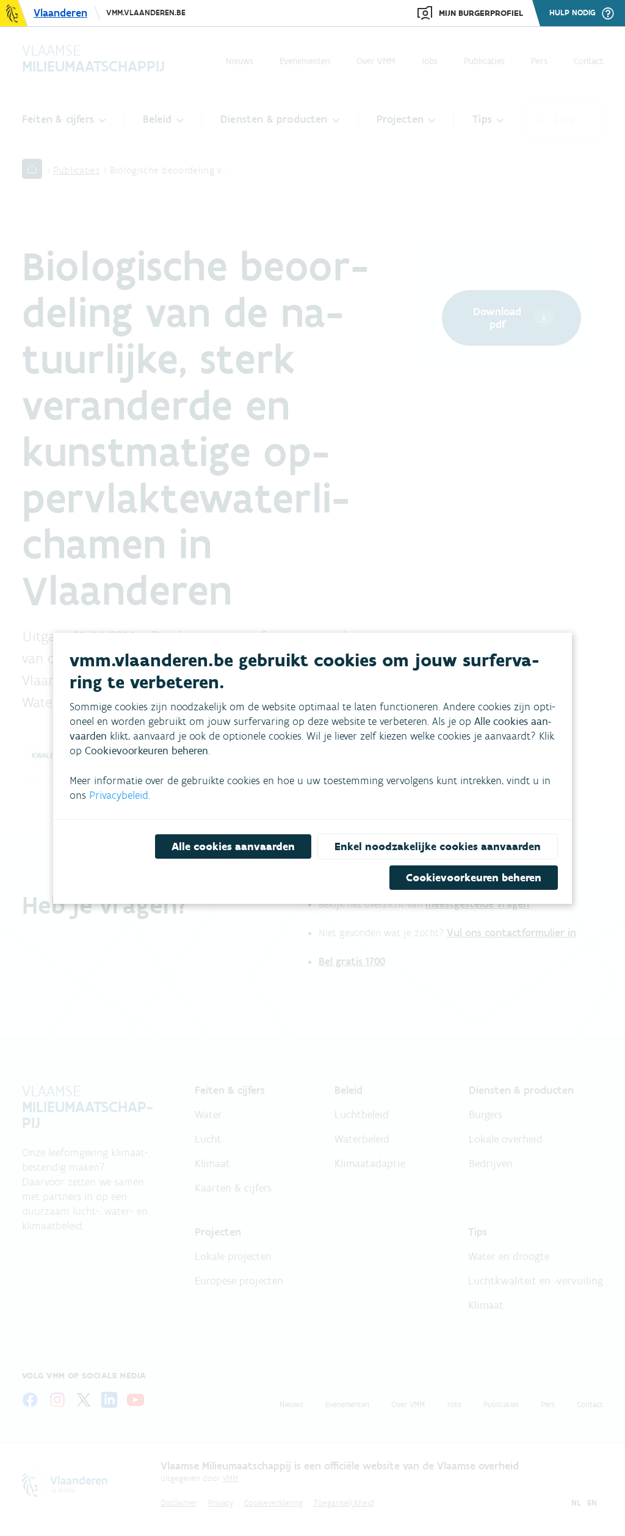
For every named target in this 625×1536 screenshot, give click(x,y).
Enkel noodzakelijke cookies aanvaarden (437, 846)
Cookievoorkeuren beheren (473, 877)
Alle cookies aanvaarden (233, 846)
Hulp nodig (572, 13)
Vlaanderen (60, 13)
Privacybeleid (118, 795)
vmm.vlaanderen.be (146, 12)
